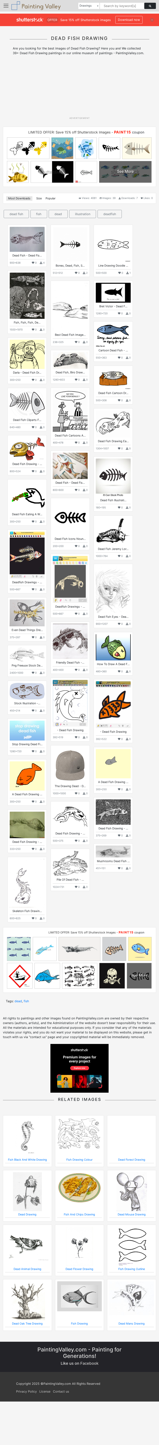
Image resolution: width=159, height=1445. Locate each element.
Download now (129, 20)
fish (38, 214)
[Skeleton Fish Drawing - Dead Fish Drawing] (27, 883)
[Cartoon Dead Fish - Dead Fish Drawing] (113, 335)
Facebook (89, 1363)
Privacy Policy (26, 1391)
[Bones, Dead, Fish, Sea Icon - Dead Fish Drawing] (70, 244)
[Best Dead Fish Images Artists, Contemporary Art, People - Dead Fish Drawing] (70, 307)
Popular (50, 198)
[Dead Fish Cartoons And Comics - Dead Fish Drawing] (70, 411)
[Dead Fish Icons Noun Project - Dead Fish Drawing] (70, 517)
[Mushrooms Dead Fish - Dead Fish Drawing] (113, 851)
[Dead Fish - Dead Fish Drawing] (27, 239)
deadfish (109, 214)
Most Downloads (19, 198)
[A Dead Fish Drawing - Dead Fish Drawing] (113, 763)
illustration (82, 214)
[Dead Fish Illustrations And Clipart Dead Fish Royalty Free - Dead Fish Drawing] (113, 478)
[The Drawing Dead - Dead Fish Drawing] (70, 764)
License (44, 1391)
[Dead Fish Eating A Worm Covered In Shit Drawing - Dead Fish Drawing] (27, 496)
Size (39, 198)
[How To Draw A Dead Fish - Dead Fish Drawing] (113, 647)
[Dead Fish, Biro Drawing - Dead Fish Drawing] (70, 360)
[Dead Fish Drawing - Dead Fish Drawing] (27, 448)
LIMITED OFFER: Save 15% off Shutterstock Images (69, 132)
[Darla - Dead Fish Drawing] (27, 354)
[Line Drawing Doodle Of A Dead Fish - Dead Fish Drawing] (113, 244)
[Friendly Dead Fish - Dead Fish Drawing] (70, 641)
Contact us (61, 1391)
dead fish (16, 214)
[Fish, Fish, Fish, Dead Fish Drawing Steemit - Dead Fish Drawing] (27, 296)
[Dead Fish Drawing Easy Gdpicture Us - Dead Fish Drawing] (113, 423)
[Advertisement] (81, 87)
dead (58, 214)
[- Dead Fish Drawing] (70, 703)
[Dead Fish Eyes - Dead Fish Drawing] (113, 589)
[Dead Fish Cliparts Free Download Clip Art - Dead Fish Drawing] (27, 403)
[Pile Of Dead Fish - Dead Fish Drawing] (70, 863)
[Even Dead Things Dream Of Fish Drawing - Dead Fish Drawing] (27, 612)
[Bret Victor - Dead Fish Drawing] (113, 292)
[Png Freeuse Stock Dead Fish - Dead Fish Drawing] (27, 654)
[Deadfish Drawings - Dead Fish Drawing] (27, 555)
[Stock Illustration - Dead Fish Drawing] (27, 691)
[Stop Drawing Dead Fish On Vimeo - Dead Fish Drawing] (27, 730)
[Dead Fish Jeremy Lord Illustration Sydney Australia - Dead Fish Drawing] (113, 531)
